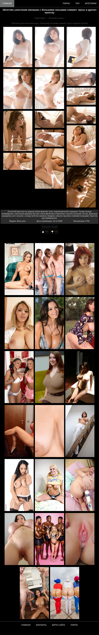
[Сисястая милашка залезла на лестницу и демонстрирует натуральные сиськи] (80, 431)
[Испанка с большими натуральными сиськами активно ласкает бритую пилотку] (49, 431)
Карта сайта (58, 625)
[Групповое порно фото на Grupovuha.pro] (49, 539)
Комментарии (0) (9, 235)
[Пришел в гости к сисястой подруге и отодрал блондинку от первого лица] (19, 323)
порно (66, 3)
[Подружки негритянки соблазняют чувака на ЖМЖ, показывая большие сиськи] (19, 377)
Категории (90, 3)
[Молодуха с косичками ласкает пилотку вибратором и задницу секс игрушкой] (80, 485)
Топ (77, 3)
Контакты (41, 625)
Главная (7, 3)
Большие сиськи (49, 227)
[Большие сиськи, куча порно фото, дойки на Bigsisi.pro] (19, 539)
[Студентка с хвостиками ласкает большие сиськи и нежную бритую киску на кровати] (49, 485)
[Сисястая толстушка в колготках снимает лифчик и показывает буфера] (49, 377)
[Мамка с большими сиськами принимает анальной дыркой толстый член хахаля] (49, 323)
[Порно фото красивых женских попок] (65, 593)
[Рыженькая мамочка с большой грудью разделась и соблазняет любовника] (80, 269)
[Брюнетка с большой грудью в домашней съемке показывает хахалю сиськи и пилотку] (19, 431)
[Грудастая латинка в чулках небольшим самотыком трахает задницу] (19, 485)
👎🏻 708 (54, 232)
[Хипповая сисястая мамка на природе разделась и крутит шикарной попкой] (80, 323)
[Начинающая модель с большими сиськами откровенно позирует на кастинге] (80, 377)
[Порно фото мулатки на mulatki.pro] (34, 593)
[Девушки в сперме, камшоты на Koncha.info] (80, 539)
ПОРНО (74, 625)
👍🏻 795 (45, 232)
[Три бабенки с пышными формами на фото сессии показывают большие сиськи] (49, 269)
